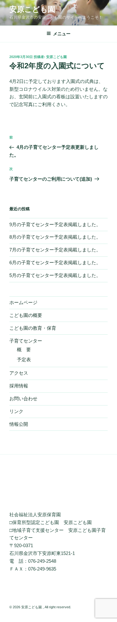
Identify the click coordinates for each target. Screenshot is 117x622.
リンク (16, 411)
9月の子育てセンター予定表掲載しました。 (55, 224)
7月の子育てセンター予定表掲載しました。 (55, 249)
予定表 (24, 359)
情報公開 (18, 424)
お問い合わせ (23, 398)
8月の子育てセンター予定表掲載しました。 (55, 237)
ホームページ (23, 302)
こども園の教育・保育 (32, 328)
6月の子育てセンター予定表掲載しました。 (55, 262)
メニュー (62, 33)
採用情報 (18, 385)
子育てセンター (25, 340)
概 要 (24, 349)
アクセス (18, 373)
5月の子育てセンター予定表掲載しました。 (55, 275)
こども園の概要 (25, 315)
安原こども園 (32, 9)
